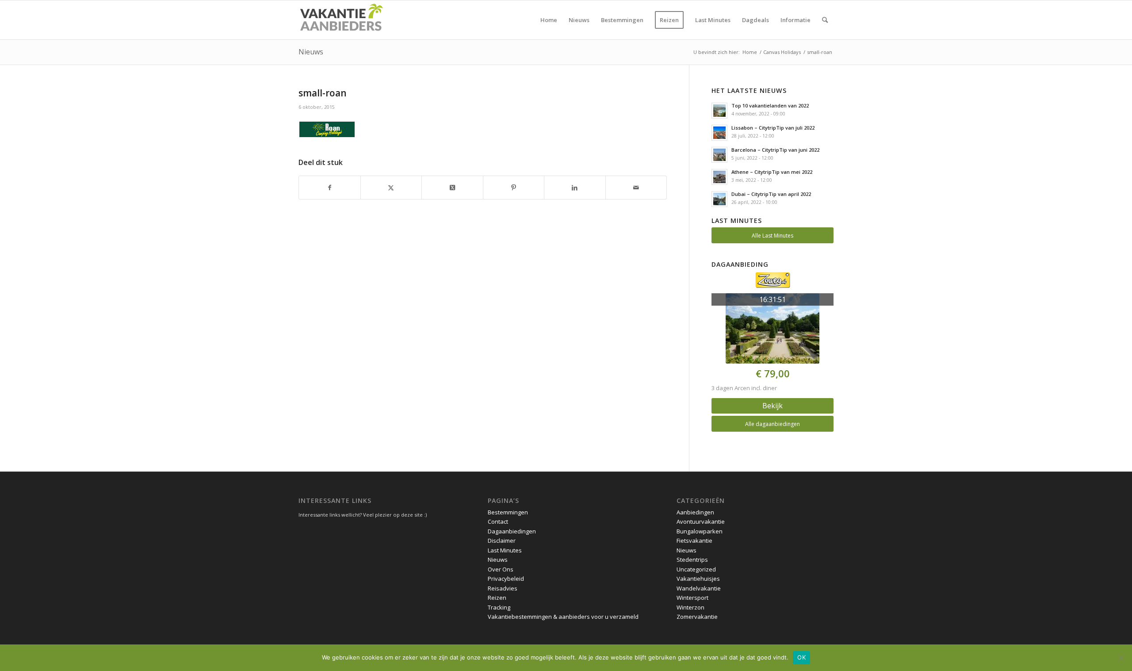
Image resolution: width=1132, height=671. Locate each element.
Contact (498, 521)
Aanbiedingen (695, 512)
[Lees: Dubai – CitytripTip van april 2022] (719, 199)
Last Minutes (505, 550)
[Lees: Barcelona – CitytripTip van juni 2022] (719, 155)
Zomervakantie (697, 617)
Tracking (499, 607)
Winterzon (690, 607)
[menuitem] (549, 19)
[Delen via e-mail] (636, 187)
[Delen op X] (391, 187)
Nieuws (310, 52)
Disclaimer (502, 540)
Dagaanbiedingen (512, 531)
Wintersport (692, 598)
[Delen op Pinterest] (513, 187)
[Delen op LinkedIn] (574, 187)
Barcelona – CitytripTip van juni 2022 (775, 149)
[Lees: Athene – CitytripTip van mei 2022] (719, 177)
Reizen (497, 598)
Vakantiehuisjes (698, 579)
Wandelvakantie (699, 588)
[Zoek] (825, 19)
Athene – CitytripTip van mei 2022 (771, 172)
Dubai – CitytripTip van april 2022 (771, 194)
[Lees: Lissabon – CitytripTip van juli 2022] (719, 133)
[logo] (340, 19)
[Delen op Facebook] (329, 187)
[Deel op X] (452, 187)
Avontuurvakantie (701, 521)
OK (801, 657)
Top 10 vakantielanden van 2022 (770, 105)
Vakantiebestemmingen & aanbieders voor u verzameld (563, 617)
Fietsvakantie (694, 540)
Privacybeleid (506, 579)
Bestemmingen (508, 512)
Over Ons (500, 569)
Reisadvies (502, 588)
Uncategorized (696, 569)
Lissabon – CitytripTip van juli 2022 (773, 127)
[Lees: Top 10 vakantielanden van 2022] (719, 111)
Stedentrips (692, 560)
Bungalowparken (700, 531)
